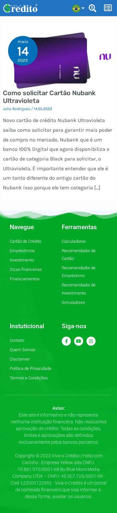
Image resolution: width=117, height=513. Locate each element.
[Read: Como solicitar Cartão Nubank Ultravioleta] (58, 59)
